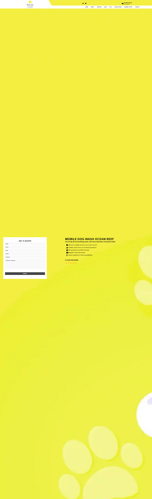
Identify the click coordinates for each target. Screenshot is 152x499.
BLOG (105, 7)
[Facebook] (83, 3)
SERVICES (99, 7)
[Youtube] (86, 3)
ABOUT (92, 7)
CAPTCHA (7, 270)
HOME (86, 7)
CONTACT (137, 7)
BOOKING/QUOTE (128, 2)
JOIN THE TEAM (117, 7)
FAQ (111, 7)
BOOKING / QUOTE (128, 7)
